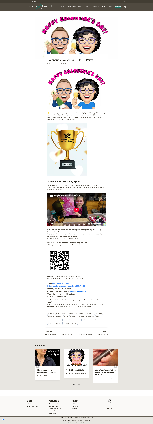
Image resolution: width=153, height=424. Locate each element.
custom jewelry (80, 313)
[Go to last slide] (37, 366)
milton (85, 319)
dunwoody (99, 313)
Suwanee (58, 323)
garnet (66, 316)
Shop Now (118, 6)
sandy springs (99, 319)
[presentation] (47, 357)
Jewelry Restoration (55, 408)
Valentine (66, 323)
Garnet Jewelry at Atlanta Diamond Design (58, 333)
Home (63, 6)
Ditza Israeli (52, 63)
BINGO (58, 313)
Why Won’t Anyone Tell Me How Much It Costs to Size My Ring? (105, 372)
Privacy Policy (63, 417)
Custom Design (71, 6)
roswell (91, 319)
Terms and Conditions (86, 417)
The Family (75, 406)
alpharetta (51, 313)
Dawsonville (90, 313)
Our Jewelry (30, 403)
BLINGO (64, 313)
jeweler (98, 316)
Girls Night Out (90, 316)
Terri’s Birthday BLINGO (75, 370)
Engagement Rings (32, 406)
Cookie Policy (73, 417)
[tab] (73, 384)
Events (49, 56)
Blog (103, 6)
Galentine (51, 316)
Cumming (74, 230)
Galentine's (59, 316)
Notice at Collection (84, 420)
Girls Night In (80, 316)
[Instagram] (124, 1)
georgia (72, 316)
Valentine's (74, 323)
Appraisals (52, 411)
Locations (74, 408)
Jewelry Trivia (68, 319)
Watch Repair (53, 413)
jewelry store (58, 319)
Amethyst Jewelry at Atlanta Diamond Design (93, 333)
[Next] (115, 366)
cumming (71, 313)
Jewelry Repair (53, 406)
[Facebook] (121, 1)
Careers (109, 6)
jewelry (50, 319)
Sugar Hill (51, 323)
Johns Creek (65, 230)
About (73, 403)
